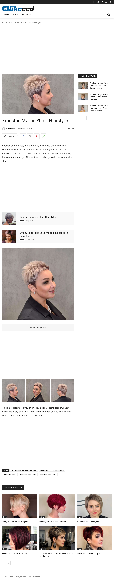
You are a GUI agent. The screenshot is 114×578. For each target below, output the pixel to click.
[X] (110, 2)
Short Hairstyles (9, 474)
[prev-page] (80, 118)
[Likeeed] (4, 128)
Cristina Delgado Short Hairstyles (37, 217)
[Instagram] (98, 2)
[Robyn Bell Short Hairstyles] (94, 506)
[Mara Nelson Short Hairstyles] (94, 538)
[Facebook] (93, 2)
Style (11, 22)
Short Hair (44, 470)
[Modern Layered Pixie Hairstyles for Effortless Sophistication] (83, 108)
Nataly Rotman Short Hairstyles (15, 521)
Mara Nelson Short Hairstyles (89, 553)
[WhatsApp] (43, 136)
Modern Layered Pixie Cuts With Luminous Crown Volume (99, 85)
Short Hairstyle (58, 470)
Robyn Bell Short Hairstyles (88, 521)
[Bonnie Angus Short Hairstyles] (19, 538)
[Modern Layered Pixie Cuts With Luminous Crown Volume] (83, 85)
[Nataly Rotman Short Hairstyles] (19, 506)
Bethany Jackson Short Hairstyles (53, 521)
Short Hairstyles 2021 (47, 474)
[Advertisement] (57, 48)
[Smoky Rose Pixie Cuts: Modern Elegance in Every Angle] (9, 236)
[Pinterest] (102, 2)
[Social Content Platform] (22, 8)
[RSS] (106, 2)
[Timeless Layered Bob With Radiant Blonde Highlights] (83, 96)
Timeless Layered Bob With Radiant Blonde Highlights (99, 97)
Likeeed (11, 128)
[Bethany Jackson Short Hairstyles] (57, 506)
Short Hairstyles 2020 (27, 474)
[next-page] (85, 118)
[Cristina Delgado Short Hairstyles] (9, 218)
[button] (108, 14)
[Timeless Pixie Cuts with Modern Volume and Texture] (57, 538)
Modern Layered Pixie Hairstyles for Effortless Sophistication (100, 108)
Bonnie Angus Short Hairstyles (14, 553)
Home (4, 22)
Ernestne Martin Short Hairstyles (24, 470)
